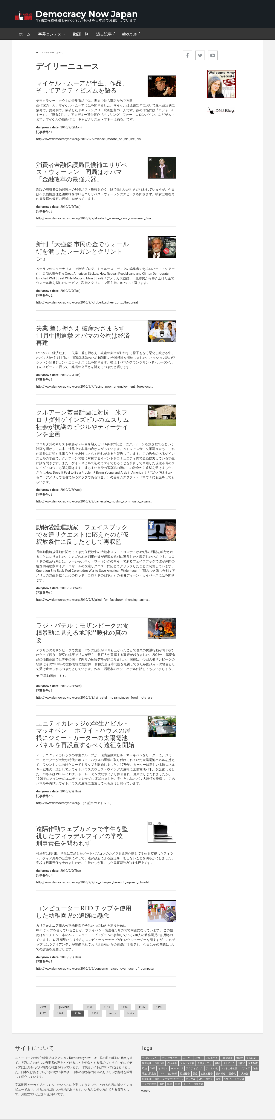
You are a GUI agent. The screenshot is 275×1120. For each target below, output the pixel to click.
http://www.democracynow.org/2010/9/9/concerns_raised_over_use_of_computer (95, 969)
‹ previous (63, 1007)
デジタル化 (212, 1068)
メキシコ (239, 1078)
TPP (161, 1073)
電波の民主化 (149, 1073)
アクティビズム (194, 1068)
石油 (144, 1068)
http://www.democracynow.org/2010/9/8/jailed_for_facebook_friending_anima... (93, 600)
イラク (186, 1084)
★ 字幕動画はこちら (51, 676)
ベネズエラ (229, 1063)
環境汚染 (159, 1063)
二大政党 (243, 1073)
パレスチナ (212, 1058)
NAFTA (227, 1078)
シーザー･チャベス (173, 1078)
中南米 (241, 1063)
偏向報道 (220, 1073)
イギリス (163, 1068)
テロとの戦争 (149, 1084)
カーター (187, 1058)
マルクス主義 (187, 1063)
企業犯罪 (146, 1078)
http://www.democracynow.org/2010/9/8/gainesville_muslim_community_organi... (94, 501)
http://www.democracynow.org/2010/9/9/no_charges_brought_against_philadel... (93, 882)
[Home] (23, 15)
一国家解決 (227, 1058)
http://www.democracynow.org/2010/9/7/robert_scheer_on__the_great (87, 302)
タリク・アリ (204, 1063)
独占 (255, 1068)
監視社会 (185, 1073)
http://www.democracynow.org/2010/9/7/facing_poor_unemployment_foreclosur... (94, 386)
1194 (124, 1007)
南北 (161, 1084)
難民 (177, 1084)
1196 (159, 1007)
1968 (152, 1068)
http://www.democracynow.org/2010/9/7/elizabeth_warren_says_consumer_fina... (94, 218)
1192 (90, 1007)
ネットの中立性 (229, 1068)
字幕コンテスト (51, 34)
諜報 (218, 1078)
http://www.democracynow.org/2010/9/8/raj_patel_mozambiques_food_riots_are (94, 697)
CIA (200, 1078)
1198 (60, 1013)
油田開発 (146, 1063)
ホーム (25, 34)
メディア (245, 1068)
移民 (169, 1084)
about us (127, 34)
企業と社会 (207, 1073)
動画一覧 (81, 34)
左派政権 (253, 1063)
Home (39, 52)
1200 (95, 1013)
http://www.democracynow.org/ (58, 803)
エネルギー (252, 1058)
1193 (107, 1007)
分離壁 (239, 1058)
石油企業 (172, 1063)
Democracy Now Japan (86, 14)
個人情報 (172, 1073)
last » (130, 1013)
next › (112, 1013)
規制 (217, 1063)
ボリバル (191, 1078)
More (144, 1091)
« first (43, 1007)
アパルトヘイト (150, 1058)
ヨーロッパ (177, 1068)
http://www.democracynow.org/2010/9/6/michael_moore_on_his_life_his (88, 139)
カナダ (209, 1078)
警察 (195, 1073)
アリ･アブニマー (171, 1058)
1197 (43, 1013)
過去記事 (102, 34)
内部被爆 (198, 1084)
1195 (142, 1007)
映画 (157, 1078)
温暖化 (232, 1073)
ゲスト (199, 1058)
